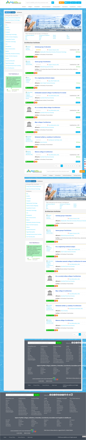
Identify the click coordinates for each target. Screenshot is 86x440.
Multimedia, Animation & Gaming (13, 53)
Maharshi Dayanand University (46, 66)
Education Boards (44, 358)
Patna (67, 372)
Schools (23, 6)
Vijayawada (55, 369)
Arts (6, 25)
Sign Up (73, 2)
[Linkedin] (79, 343)
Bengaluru (68, 368)
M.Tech (68, 38)
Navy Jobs (68, 351)
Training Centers (56, 6)
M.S (40, 39)
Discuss (68, 2)
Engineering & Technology (11, 34)
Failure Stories (60, 408)
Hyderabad (30, 372)
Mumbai (29, 369)
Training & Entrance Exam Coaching (13, 65)
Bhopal (71, 424)
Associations (65, 6)
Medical (7, 51)
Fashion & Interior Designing (11, 36)
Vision (29, 349)
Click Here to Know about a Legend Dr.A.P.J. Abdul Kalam (58, 430)
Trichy (42, 373)
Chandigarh (72, 420)
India (71, 400)
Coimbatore (43, 369)
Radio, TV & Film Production (11, 56)
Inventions (55, 354)
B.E (67, 35)
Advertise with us (31, 358)
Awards (67, 361)
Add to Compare (30, 56)
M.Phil (54, 38)
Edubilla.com (32, 346)
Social (62, 2)
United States (72, 407)
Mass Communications (10, 48)
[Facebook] (73, 343)
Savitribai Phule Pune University (47, 97)
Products (79, 6)
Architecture (8, 22)
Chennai (42, 368)
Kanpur (58, 424)
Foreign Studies (73, 410)
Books (54, 348)
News (29, 354)
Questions (59, 400)
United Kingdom (73, 408)
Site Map (29, 355)
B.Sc (26, 36)
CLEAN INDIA (41, 381)
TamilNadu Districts (74, 411)
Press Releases (60, 406)
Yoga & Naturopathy (10, 63)
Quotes (58, 404)
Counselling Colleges (57, 359)
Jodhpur (55, 368)
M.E (26, 38)
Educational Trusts (44, 359)
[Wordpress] (67, 395)
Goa (70, 421)
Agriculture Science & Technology (13, 20)
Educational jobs (69, 355)
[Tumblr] (83, 343)
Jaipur (58, 420)
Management (8, 46)
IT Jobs (67, 348)
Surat (71, 425)
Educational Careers (45, 362)
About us (29, 348)
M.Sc (40, 38)
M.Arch (54, 36)
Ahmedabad (30, 373)
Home (29, 385)
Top (84, 436)
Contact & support (31, 359)
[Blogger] (72, 395)
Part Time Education (10, 68)
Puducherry (43, 372)
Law (6, 44)
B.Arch (54, 35)
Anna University (43, 142)
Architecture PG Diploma (44, 35)
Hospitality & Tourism (10, 39)
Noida (67, 369)
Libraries (55, 352)
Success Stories (60, 407)
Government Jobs (69, 358)
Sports (58, 411)
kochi (67, 373)
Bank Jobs (68, 349)
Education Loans (69, 359)
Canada (71, 401)
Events (54, 349)
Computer (8, 32)
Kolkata (29, 370)
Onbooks (55, 358)
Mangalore (59, 423)
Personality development (58, 362)
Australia (71, 403)
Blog (29, 352)
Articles (58, 403)
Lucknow (55, 372)
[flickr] (85, 343)
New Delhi (30, 368)
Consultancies (73, 6)
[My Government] (55, 378)
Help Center (54, 385)
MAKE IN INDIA (49, 381)
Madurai (42, 370)
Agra (67, 370)
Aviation (7, 27)
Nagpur (54, 373)
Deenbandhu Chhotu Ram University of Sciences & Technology (53, 52)
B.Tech (40, 36)
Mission (29, 351)
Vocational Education (10, 60)
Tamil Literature (56, 356)
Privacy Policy (36, 385)
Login (79, 2)
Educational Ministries (45, 361)
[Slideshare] (69, 395)
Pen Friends (59, 401)
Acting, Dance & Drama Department (13, 17)
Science (7, 58)
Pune (71, 423)
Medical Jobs (68, 354)
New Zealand (72, 406)
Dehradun (59, 425)
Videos (54, 351)
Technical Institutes (46, 6)
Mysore (58, 421)
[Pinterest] (81, 343)
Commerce (8, 29)
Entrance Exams (56, 355)
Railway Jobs (69, 352)
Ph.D (26, 39)
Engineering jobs (69, 356)
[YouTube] (65, 395)
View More (78, 56)
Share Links (30, 356)
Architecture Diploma (29, 35)
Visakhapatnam (56, 370)
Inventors (59, 413)
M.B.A (68, 36)
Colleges (30, 6)
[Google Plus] (77, 343)
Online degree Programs (58, 361)
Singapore (72, 404)
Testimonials (59, 410)
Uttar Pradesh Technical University (47, 83)
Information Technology (11, 41)
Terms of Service (45, 385)
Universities (36, 6)
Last (79, 165)
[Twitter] (75, 343)
